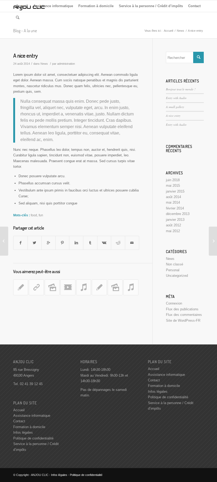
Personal (172, 270)
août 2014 (173, 197)
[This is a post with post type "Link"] (36, 287)
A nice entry (25, 55)
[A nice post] (20, 287)
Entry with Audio (176, 98)
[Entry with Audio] (83, 287)
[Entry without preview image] (99, 287)
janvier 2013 (175, 220)
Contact (19, 421)
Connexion (174, 303)
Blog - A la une (25, 30)
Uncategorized (177, 276)
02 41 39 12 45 (31, 384)
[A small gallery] (52, 287)
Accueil (168, 30)
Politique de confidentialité (33, 438)
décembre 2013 (177, 214)
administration (66, 63)
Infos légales (23, 432)
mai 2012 (173, 231)
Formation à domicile (29, 427)
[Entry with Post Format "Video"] (67, 287)
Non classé (174, 264)
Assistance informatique (31, 416)
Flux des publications (182, 309)
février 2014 (175, 208)
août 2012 (173, 225)
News (180, 30)
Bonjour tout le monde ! (181, 89)
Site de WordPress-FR (183, 320)
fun (41, 215)
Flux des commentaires (184, 315)
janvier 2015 (175, 191)
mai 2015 (173, 186)
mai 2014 (173, 202)
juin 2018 (173, 180)
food (34, 215)
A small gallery (175, 107)
